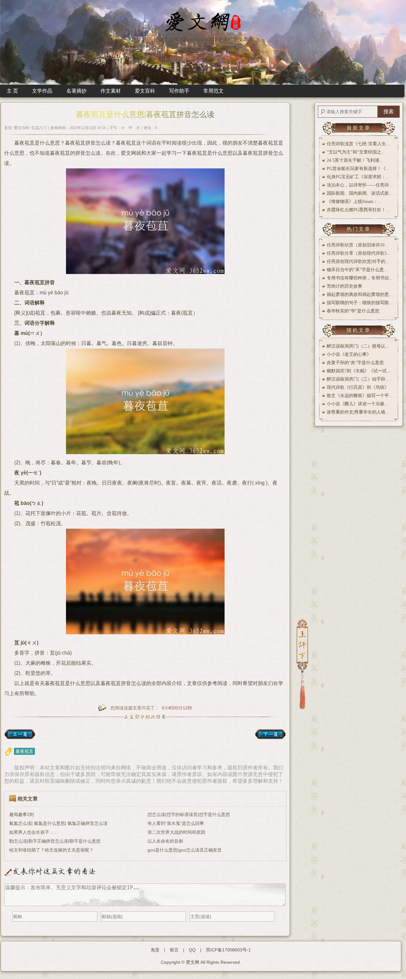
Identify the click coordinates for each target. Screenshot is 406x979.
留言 (174, 949)
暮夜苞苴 (24, 751)
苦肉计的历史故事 (344, 286)
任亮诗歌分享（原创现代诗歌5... (358, 253)
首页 (8, 128)
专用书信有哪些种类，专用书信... (360, 278)
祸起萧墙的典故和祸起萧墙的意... (360, 294)
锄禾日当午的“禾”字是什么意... (357, 269)
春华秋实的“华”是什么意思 (353, 311)
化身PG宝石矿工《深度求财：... (358, 176)
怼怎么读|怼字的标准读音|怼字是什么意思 (188, 814)
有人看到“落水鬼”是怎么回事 (175, 823)
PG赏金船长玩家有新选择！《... (358, 168)
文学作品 (42, 91)
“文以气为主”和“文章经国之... (356, 152)
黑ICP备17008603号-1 (228, 949)
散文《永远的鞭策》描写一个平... (360, 395)
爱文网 (192, 962)
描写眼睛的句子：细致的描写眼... (360, 302)
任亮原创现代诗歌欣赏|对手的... (358, 261)
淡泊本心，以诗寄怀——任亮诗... (360, 185)
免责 (155, 949)
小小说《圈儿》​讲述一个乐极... (357, 403)
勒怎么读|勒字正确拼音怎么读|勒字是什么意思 (55, 841)
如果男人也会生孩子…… (33, 832)
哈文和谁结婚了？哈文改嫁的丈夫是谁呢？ (51, 849)
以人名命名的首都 (165, 841)
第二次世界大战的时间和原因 (176, 832)
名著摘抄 (76, 91)
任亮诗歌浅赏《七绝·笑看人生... (358, 143)
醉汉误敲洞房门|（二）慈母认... (358, 346)
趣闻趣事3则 (21, 814)
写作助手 (179, 91)
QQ (192, 949)
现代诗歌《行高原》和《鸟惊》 (358, 387)
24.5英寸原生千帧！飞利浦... (355, 160)
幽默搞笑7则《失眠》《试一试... (358, 371)
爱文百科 (145, 91)
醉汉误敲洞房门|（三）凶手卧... (358, 379)
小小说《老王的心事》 (349, 354)
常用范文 (213, 91)
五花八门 (39, 128)
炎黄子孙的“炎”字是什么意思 (355, 362)
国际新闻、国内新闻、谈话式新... (360, 193)
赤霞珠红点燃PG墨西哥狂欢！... (358, 209)
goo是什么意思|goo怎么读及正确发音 (184, 849)
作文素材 (111, 91)
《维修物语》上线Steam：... (354, 201)
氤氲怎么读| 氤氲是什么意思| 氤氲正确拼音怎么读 (58, 823)
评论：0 (150, 128)
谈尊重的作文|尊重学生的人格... (358, 412)
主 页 (12, 91)
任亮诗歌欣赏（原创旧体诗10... (357, 245)
